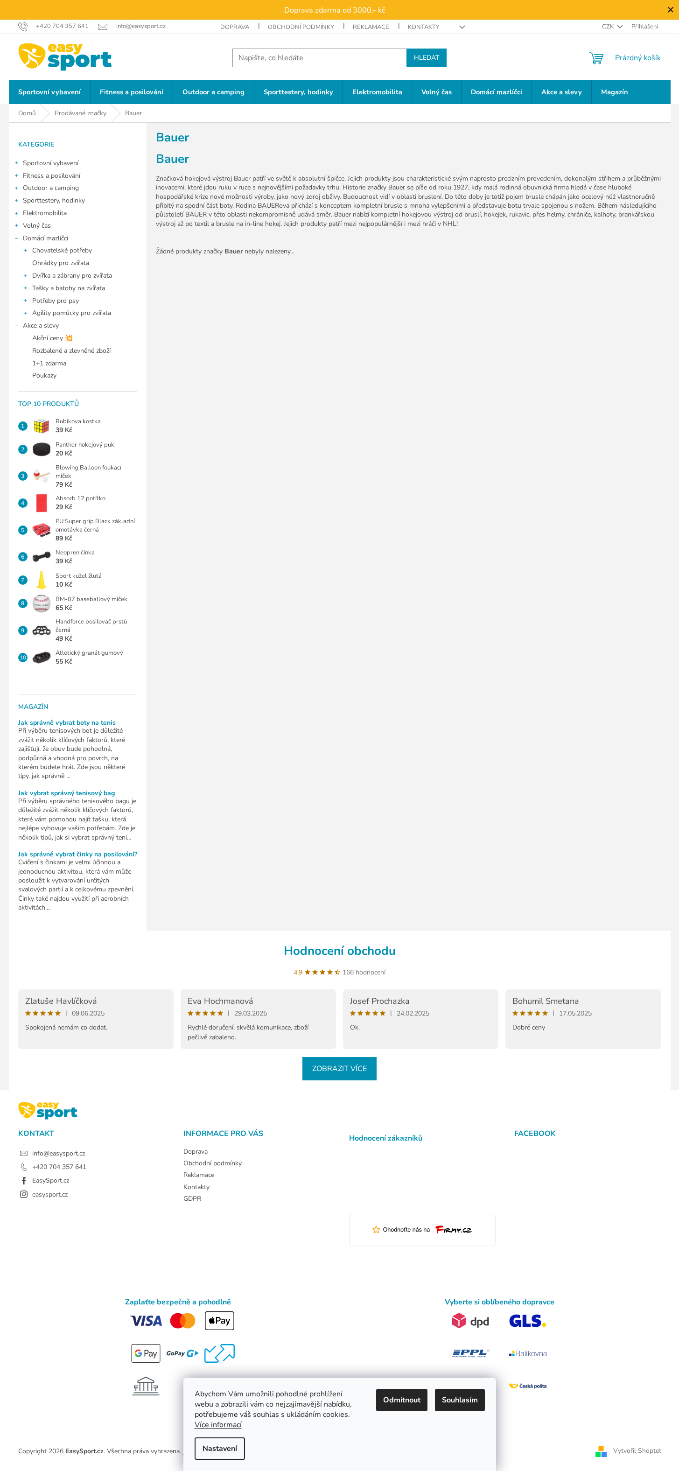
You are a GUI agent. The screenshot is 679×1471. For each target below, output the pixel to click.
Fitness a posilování (51, 175)
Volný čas (37, 225)
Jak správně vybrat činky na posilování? (77, 854)
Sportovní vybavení (50, 163)
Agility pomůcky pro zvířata (71, 312)
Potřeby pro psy (55, 300)
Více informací (218, 1425)
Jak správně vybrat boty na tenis (67, 722)
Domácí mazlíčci (45, 238)
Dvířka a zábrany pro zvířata (72, 275)
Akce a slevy (41, 325)
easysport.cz (50, 1194)
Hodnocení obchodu (340, 951)
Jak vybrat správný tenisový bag (66, 793)
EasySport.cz (50, 1180)
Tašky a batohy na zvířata (68, 288)
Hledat (426, 57)
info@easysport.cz (58, 1153)
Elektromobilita (45, 213)
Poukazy (44, 375)
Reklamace (371, 27)
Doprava (234, 27)
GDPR (192, 1198)
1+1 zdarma (49, 363)
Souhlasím (460, 1400)
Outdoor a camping (51, 187)
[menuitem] (49, 92)
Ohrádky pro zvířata (60, 263)
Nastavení (220, 1448)
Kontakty (424, 27)
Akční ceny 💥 (52, 338)
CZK (608, 26)
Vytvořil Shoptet (637, 1451)
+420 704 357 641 (59, 1167)
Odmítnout (401, 1400)
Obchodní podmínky (301, 27)
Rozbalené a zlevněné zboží (71, 350)
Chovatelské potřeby (62, 250)
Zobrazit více (339, 1069)
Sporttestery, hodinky (54, 200)
